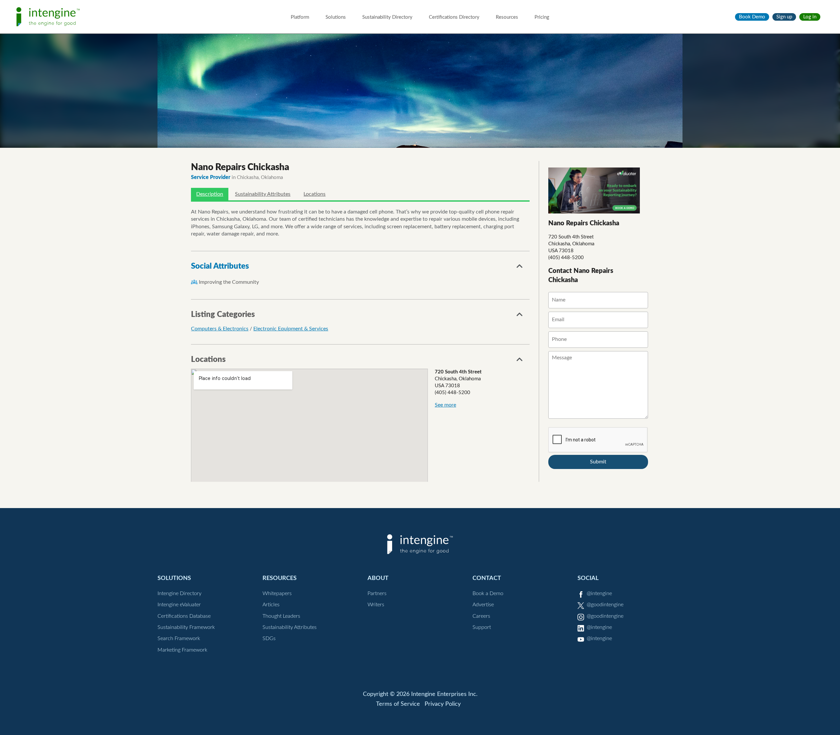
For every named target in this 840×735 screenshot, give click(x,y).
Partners (377, 593)
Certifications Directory (454, 17)
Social (588, 578)
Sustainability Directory (387, 17)
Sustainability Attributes (262, 194)
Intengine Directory (179, 593)
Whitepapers (277, 593)
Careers (481, 616)
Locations (315, 194)
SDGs (269, 638)
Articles (271, 604)
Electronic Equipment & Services (290, 328)
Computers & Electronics (219, 328)
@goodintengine (605, 604)
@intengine (599, 593)
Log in (809, 16)
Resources (507, 17)
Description (209, 194)
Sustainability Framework (186, 627)
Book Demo (752, 16)
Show (519, 268)
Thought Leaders (281, 616)
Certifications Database (184, 616)
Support (481, 627)
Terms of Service (398, 704)
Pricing (542, 17)
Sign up (784, 16)
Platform (300, 17)
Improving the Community (229, 282)
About (378, 578)
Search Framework (179, 638)
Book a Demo (487, 593)
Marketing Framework (182, 650)
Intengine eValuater (179, 604)
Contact (486, 578)
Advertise (483, 604)
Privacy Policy (443, 704)
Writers (376, 604)
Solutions (336, 17)
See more (445, 405)
